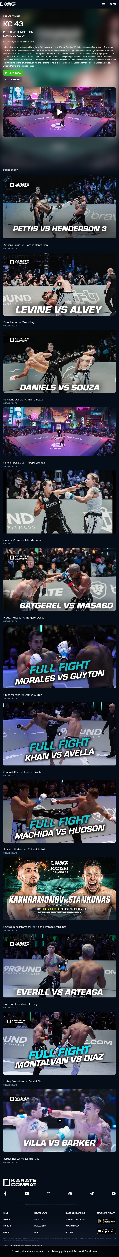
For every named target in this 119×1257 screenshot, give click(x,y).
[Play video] (59, 112)
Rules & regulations (75, 1213)
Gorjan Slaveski (12, 463)
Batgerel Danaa (35, 617)
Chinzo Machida (37, 849)
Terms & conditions (75, 1219)
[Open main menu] (66, 4)
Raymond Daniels (13, 399)
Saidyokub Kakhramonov (17, 927)
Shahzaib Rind (11, 772)
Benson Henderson (37, 245)
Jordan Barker (11, 1158)
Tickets (6, 1232)
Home (5, 1213)
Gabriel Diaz (35, 1081)
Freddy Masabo (12, 617)
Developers (40, 1226)
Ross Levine (10, 322)
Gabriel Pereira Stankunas (51, 927)
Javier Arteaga (29, 1004)
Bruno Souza (35, 399)
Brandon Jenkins (35, 463)
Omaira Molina (11, 540)
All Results (12, 79)
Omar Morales (11, 695)
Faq (36, 1232)
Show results (10, 248)
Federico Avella (33, 772)
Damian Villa (32, 1158)
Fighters (7, 1226)
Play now (15, 73)
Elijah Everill (9, 1004)
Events (6, 1219)
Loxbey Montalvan (13, 1081)
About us (38, 1219)
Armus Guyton (33, 695)
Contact (70, 1232)
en (114, 4)
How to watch (41, 1213)
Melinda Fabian (33, 540)
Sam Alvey (28, 322)
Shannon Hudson (13, 849)
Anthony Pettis (11, 245)
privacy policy (72, 1226)
